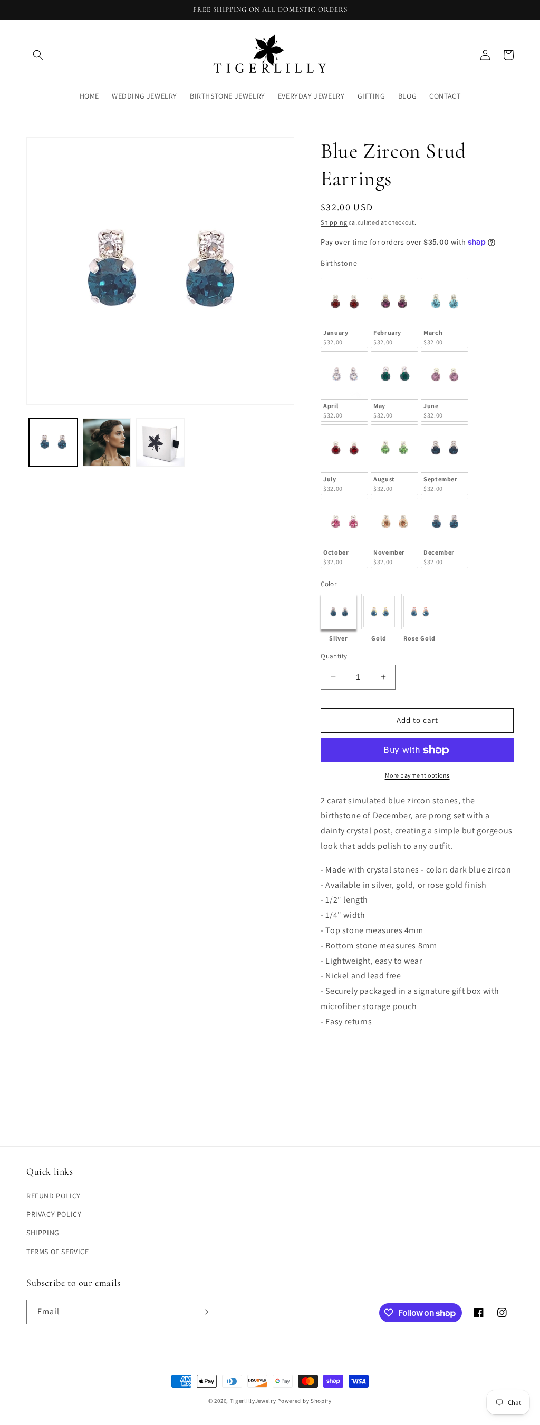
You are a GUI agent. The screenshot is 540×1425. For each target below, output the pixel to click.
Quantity (334, 656)
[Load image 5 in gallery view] (160, 442)
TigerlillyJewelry (253, 1400)
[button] (38, 54)
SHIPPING (43, 1232)
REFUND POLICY (53, 1195)
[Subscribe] (204, 1312)
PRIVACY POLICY (53, 1214)
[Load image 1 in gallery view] (53, 442)
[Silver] (338, 611)
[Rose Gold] (419, 611)
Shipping (334, 222)
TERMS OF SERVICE (57, 1251)
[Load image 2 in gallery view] (107, 442)
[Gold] (379, 611)
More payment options (417, 775)
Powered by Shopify (304, 1400)
